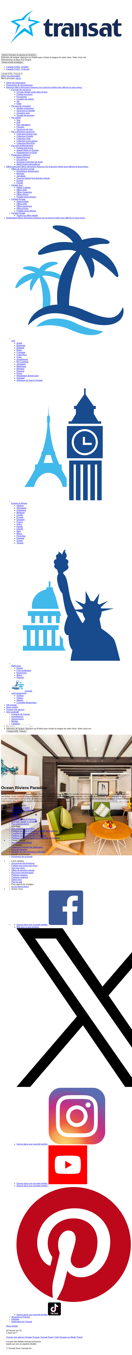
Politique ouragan (19, 875)
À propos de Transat (20, 808)
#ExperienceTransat (20, 1317)
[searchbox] (18, 726)
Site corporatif (12, 712)
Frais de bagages (19, 850)
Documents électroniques (23, 863)
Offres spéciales (47, 167)
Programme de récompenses (19, 85)
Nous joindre (12, 707)
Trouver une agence (15, 709)
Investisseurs (17, 812)
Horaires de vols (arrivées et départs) (28, 852)
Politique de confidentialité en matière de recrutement (35, 838)
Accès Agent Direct (20, 887)
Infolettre (15, 1319)
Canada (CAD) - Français (18, 69)
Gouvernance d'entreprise (23, 810)
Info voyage (11, 705)
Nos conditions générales (23, 829)
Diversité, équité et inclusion (24, 822)
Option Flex (16, 880)
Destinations (45, 218)
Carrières (15, 817)
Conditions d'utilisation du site (25, 833)
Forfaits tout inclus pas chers (24, 866)
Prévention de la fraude (22, 856)
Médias (14, 815)
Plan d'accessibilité (20, 824)
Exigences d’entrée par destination (27, 847)
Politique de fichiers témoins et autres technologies (34, 831)
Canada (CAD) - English (17, 67)
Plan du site (16, 882)
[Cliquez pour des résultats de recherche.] (32, 726)
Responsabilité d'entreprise (23, 819)
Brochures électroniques (22, 873)
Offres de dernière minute (22, 870)
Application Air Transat (21, 1322)
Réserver (44, 87)
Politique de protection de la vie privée (28, 836)
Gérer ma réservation (10, 76)
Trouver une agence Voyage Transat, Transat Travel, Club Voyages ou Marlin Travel (44, 1337)
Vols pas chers (18, 868)
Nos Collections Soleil (21, 843)
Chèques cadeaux (19, 877)
